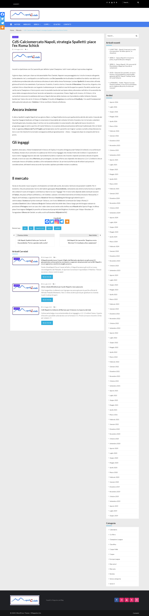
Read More (47, 277)
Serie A (36, 24)
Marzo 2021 (114, 415)
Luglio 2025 (113, 165)
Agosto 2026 (114, 102)
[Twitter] (52, 221)
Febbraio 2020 (114, 477)
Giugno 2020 (114, 458)
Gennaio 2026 (114, 136)
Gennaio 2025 (114, 193)
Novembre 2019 (115, 492)
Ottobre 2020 (114, 439)
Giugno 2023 (114, 285)
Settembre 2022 (115, 328)
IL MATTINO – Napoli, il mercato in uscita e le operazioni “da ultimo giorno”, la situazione (123, 51)
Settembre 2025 (115, 155)
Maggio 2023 (114, 290)
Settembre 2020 (115, 443)
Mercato (27, 24)
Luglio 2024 (113, 222)
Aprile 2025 (113, 179)
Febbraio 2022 (114, 362)
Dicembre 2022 (115, 314)
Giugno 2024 (114, 227)
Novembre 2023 (115, 261)
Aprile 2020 (113, 467)
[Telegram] (61, 221)
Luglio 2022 (113, 338)
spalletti (57, 228)
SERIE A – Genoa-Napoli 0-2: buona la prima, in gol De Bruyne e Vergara (122, 58)
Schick (49, 228)
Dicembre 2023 (115, 256)
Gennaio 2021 (114, 424)
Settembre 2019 (115, 501)
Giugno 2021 (114, 400)
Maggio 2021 (114, 405)
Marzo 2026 (114, 126)
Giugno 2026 (114, 112)
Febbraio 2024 (114, 246)
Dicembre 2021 (115, 371)
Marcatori (113, 564)
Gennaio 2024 (114, 251)
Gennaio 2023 (114, 309)
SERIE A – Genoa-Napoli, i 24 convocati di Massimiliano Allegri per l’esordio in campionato (123, 66)
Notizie (17, 24)
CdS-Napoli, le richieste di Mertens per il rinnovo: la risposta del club (66, 310)
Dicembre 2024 (115, 198)
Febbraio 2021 (114, 419)
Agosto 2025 (114, 160)
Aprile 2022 (113, 352)
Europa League (115, 559)
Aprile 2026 (113, 121)
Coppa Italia (114, 549)
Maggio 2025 (114, 174)
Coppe (46, 24)
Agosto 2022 (114, 333)
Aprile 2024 (113, 237)
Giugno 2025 (114, 169)
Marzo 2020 (114, 472)
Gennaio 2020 (114, 482)
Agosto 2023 (114, 275)
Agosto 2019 (114, 506)
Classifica (113, 544)
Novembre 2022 (115, 318)
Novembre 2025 (115, 145)
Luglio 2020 (113, 453)
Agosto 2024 (114, 217)
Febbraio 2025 (114, 189)
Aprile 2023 (113, 294)
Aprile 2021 (113, 410)
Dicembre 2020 (115, 429)
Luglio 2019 (113, 511)
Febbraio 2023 (114, 304)
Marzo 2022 (114, 357)
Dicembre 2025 (115, 141)
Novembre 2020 (115, 434)
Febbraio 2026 (114, 131)
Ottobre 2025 (114, 150)
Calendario (113, 530)
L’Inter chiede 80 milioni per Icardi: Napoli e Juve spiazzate (62, 287)
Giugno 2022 (114, 342)
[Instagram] (57, 221)
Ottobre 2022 (114, 323)
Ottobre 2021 (114, 381)
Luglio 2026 (113, 107)
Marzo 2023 (114, 299)
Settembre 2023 (115, 270)
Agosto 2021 (114, 391)
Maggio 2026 (114, 116)
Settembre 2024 (115, 213)
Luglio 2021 (113, 395)
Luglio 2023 (113, 280)
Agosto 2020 (114, 448)
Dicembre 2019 (115, 487)
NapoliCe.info (40, 228)
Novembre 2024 (115, 203)
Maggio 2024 (114, 232)
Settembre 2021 (115, 386)
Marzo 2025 (114, 184)
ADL (25, 228)
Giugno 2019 (114, 516)
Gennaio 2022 (114, 367)
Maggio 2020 (114, 463)
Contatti (16, 4)
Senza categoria (115, 579)
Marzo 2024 (114, 241)
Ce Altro (56, 24)
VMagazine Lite (36, 613)
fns (31, 228)
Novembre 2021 (115, 376)
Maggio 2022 (114, 347)
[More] (67, 221)
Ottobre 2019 (114, 496)
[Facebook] (47, 221)
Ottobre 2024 (114, 208)
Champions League (116, 539)
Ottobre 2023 (114, 266)
